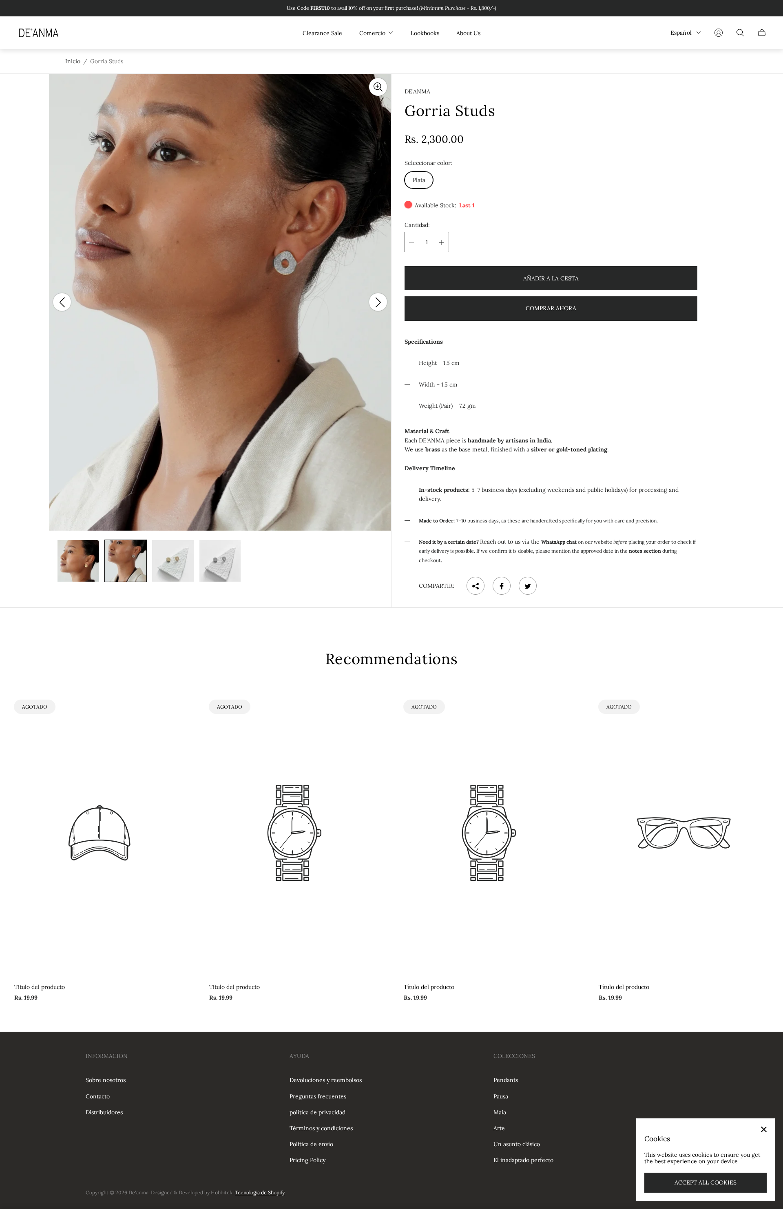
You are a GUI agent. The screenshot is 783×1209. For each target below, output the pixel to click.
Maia (499, 1112)
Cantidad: (417, 225)
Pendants (505, 1080)
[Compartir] (475, 586)
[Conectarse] (719, 33)
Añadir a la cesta (551, 278)
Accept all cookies (706, 1182)
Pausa (500, 1096)
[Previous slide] (62, 302)
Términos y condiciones (321, 1128)
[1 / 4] (78, 561)
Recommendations (391, 658)
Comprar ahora (551, 308)
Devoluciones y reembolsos (326, 1080)
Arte (499, 1128)
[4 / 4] (220, 561)
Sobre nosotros (106, 1080)
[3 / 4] (173, 561)
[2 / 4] (125, 561)
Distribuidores (104, 1112)
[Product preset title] (99, 833)
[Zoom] (378, 87)
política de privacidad (317, 1112)
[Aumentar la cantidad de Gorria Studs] (442, 242)
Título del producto (39, 987)
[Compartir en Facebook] (502, 586)
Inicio (72, 61)
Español (681, 32)
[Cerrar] (764, 1129)
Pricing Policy (307, 1160)
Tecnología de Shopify (260, 1192)
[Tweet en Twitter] (528, 586)
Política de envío (311, 1144)
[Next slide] (378, 302)
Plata (419, 180)
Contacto (98, 1096)
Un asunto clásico (516, 1144)
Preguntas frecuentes (318, 1096)
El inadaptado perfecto (523, 1160)
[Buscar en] (740, 33)
